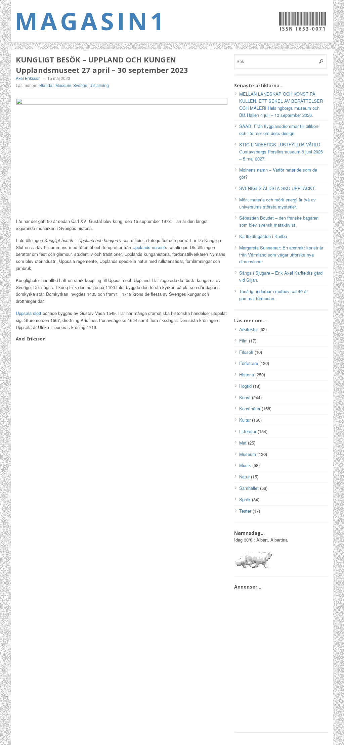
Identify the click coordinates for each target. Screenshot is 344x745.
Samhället (249, 488)
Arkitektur (248, 329)
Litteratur (247, 431)
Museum (63, 85)
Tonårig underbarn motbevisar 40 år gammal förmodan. (273, 294)
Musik (245, 465)
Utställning (99, 85)
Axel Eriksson (28, 78)
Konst (245, 397)
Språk (245, 499)
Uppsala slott (28, 313)
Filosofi (246, 352)
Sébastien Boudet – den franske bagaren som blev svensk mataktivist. (278, 221)
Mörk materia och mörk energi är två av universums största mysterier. (277, 203)
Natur (244, 476)
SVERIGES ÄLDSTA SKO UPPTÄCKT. (277, 188)
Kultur (245, 420)
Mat (243, 442)
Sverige (80, 85)
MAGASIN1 (91, 20)
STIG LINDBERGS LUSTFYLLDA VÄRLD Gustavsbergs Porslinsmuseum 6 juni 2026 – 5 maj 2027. (281, 151)
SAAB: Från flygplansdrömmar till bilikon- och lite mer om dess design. (279, 129)
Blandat (46, 85)
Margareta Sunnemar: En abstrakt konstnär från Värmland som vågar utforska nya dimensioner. (281, 254)
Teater (245, 511)
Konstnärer (249, 408)
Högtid (245, 386)
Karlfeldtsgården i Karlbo (263, 236)
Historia (246, 374)
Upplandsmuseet (148, 247)
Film (243, 340)
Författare (248, 363)
